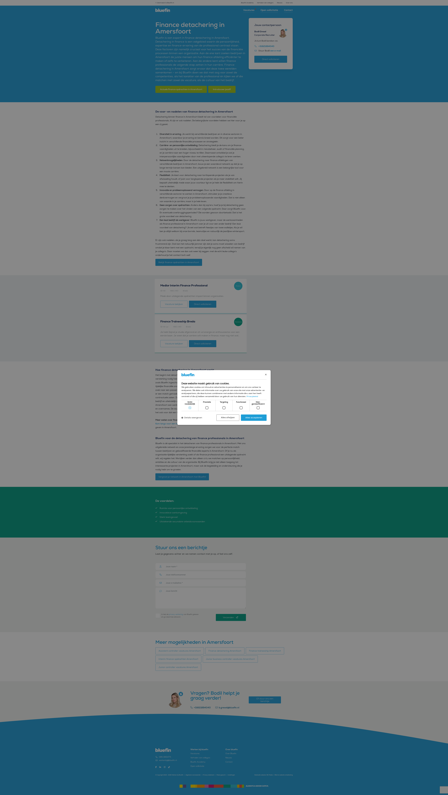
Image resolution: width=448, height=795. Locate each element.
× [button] (266, 375)
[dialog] (224, 397)
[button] (191, 417)
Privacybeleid (252, 396)
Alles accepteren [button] (253, 417)
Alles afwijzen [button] (228, 417)
